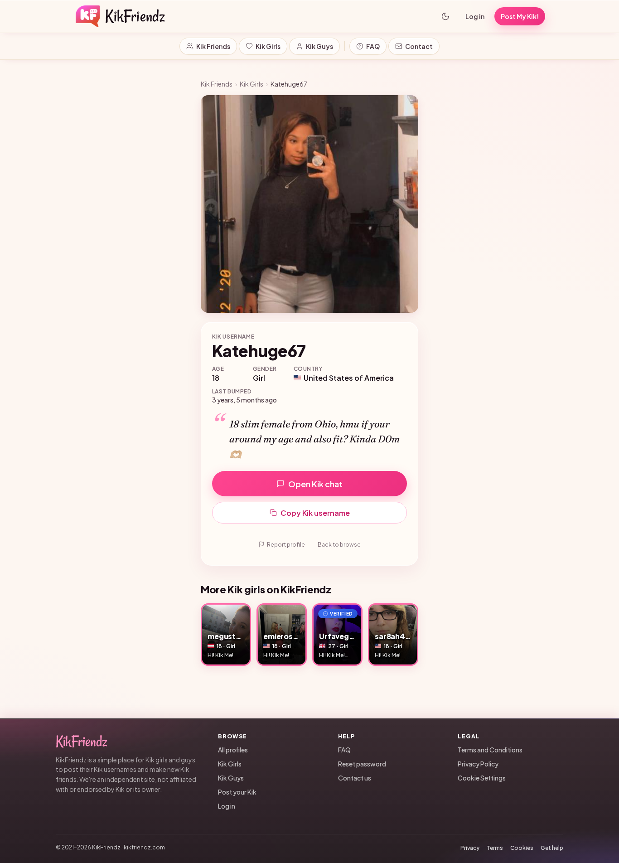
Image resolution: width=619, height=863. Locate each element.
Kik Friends (213, 46)
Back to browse (339, 544)
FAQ (373, 46)
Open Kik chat (315, 484)
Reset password (362, 764)
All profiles (233, 750)
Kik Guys (319, 46)
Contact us (354, 778)
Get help (552, 847)
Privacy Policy (478, 764)
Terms (495, 847)
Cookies (521, 847)
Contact (419, 46)
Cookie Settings (482, 778)
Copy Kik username (315, 513)
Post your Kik (237, 792)
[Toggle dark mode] (445, 16)
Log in (474, 16)
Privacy (469, 847)
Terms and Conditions (490, 750)
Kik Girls (268, 46)
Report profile (286, 544)
